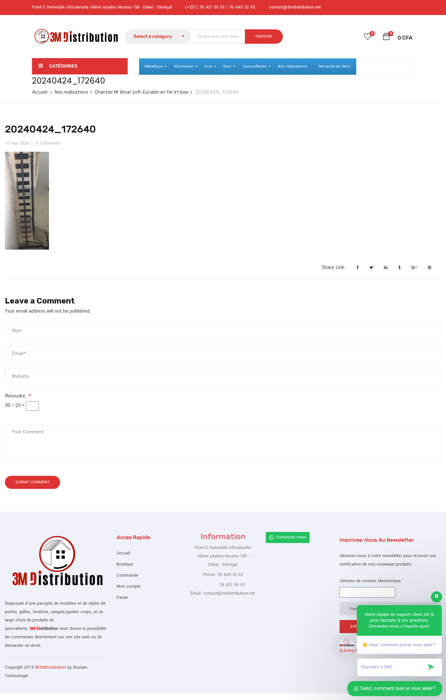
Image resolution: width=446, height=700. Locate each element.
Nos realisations (71, 92)
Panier (122, 597)
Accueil (39, 92)
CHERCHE (263, 36)
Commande (127, 575)
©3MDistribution (51, 667)
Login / (393, 6)
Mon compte (129, 586)
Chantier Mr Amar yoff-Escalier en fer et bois (141, 92)
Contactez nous (291, 537)
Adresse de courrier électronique (370, 581)
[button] (386, 38)
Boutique (125, 564)
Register (407, 6)
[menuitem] (153, 66)
